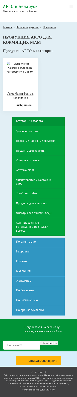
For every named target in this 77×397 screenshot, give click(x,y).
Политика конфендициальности (38, 390)
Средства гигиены (28, 160)
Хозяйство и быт (26, 193)
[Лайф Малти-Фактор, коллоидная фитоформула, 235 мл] (20, 72)
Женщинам (49, 27)
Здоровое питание (28, 131)
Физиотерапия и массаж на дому (34, 181)
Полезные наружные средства (35, 141)
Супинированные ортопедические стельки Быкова (32, 226)
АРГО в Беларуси (20, 6)
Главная (7, 27)
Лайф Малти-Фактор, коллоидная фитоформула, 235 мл (20, 98)
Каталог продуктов (27, 27)
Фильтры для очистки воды (34, 213)
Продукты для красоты (30, 150)
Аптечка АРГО (25, 170)
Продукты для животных (31, 203)
